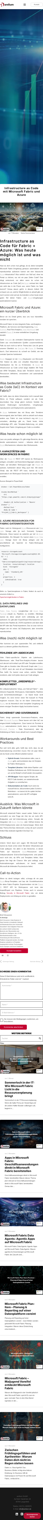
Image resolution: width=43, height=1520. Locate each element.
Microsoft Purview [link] (11, 720)
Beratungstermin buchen (32, 1516)
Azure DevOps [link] (17, 822)
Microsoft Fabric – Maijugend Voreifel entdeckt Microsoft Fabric (18, 1383)
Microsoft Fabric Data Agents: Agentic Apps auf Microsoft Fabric (20, 1239)
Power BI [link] (10, 332)
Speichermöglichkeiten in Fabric (12, 597)
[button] (24, 4)
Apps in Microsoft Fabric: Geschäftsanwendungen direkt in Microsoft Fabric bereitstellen (21, 1164)
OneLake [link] (8, 340)
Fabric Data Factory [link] (8, 611)
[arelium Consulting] (7, 4)
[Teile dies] (7, 955)
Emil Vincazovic (6, 915)
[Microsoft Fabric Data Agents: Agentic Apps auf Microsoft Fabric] (21, 1212)
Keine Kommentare (28, 233)
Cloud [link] (20, 359)
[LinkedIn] (17, 1514)
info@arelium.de (25, 1509)
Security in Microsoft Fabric (18, 893)
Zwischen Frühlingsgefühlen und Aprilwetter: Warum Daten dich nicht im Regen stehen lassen (20, 1456)
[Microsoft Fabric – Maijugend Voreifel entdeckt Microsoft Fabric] (21, 1354)
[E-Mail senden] (2, 955)
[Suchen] (40, 1038)
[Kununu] (22, 1514)
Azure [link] (2, 274)
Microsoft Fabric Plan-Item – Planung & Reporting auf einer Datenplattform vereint (20, 1308)
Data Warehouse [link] (29, 330)
